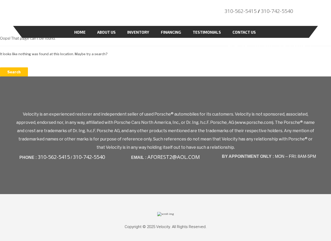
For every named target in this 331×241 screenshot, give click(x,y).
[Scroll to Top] (165, 213)
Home (80, 32)
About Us (106, 32)
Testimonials (207, 32)
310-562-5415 (240, 11)
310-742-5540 (277, 11)
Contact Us (244, 32)
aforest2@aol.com (173, 156)
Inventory (138, 32)
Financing (171, 32)
